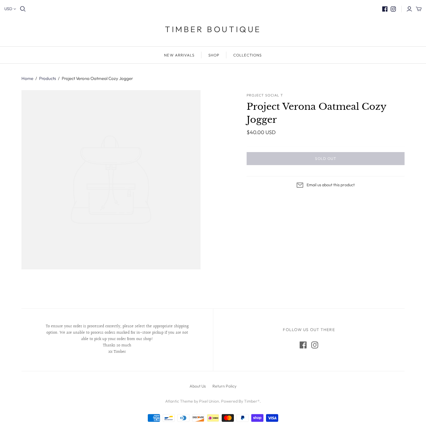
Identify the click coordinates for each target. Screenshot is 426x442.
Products (47, 78)
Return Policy (224, 386)
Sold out (325, 158)
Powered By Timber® (240, 401)
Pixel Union (209, 401)
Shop (213, 55)
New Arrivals (179, 55)
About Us (198, 386)
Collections (247, 55)
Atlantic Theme (179, 401)
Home (27, 78)
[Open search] (23, 9)
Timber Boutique (213, 29)
